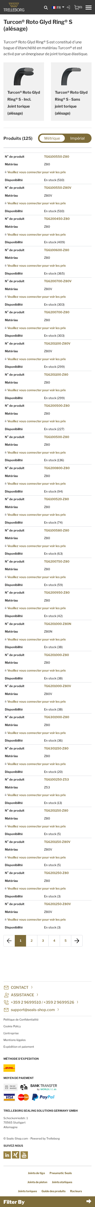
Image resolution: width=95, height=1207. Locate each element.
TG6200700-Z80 (56, 312)
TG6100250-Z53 (56, 779)
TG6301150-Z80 (56, 748)
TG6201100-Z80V (57, 343)
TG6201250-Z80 (56, 873)
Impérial (77, 138)
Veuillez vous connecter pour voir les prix (36, 172)
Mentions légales (14, 1040)
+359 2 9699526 (59, 1002)
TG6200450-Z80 (57, 219)
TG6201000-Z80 (56, 655)
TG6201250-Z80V (57, 904)
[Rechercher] (46, 8)
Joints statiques (62, 1182)
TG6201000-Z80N (57, 624)
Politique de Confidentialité (21, 1019)
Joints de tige (36, 1173)
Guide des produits (53, 1191)
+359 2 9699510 (26, 1002)
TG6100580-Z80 (56, 530)
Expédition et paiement (18, 1046)
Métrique (52, 138)
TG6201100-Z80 (56, 374)
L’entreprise (11, 1033)
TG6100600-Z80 (56, 250)
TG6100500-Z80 (56, 437)
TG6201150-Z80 (56, 810)
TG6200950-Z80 (57, 592)
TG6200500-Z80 (57, 405)
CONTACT (20, 987)
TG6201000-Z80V (57, 686)
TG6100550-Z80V (57, 187)
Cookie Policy (12, 1026)
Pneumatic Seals (61, 1173)
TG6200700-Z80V (57, 281)
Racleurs (76, 1191)
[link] (68, 10)
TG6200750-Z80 (56, 561)
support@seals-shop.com (33, 1010)
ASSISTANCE (22, 995)
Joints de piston (37, 1182)
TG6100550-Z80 (56, 156)
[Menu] (88, 8)
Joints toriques (27, 1191)
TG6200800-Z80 (57, 468)
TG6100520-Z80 (56, 499)
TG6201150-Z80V (57, 842)
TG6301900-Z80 (56, 717)
